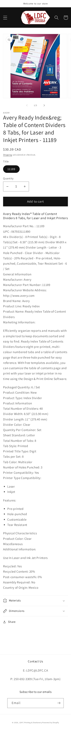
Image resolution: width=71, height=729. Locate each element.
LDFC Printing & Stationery (30, 722)
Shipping (7, 154)
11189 (11, 169)
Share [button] (12, 622)
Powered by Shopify (50, 722)
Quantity (8, 178)
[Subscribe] (59, 703)
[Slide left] (27, 105)
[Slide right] (44, 105)
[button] (5, 17)
